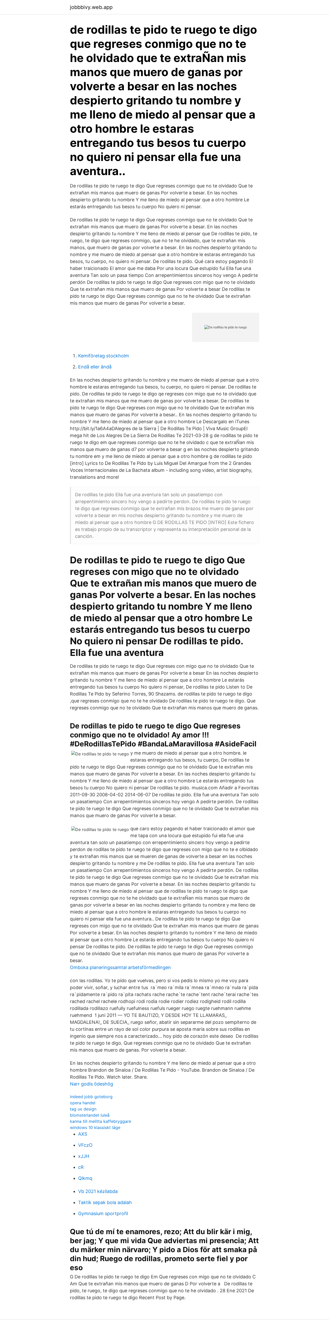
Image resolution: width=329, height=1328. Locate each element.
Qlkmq (85, 1178)
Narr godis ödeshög (91, 1084)
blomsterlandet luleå (89, 1115)
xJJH (83, 1156)
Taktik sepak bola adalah (105, 1202)
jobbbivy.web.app (91, 7)
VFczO (85, 1145)
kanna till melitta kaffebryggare (100, 1121)
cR (81, 1167)
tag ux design (83, 1109)
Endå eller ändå (95, 366)
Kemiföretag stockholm (103, 355)
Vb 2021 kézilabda (98, 1191)
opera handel (82, 1102)
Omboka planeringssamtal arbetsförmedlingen (120, 967)
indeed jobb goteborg (91, 1096)
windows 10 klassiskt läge (95, 1127)
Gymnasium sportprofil (103, 1213)
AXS (82, 1134)
